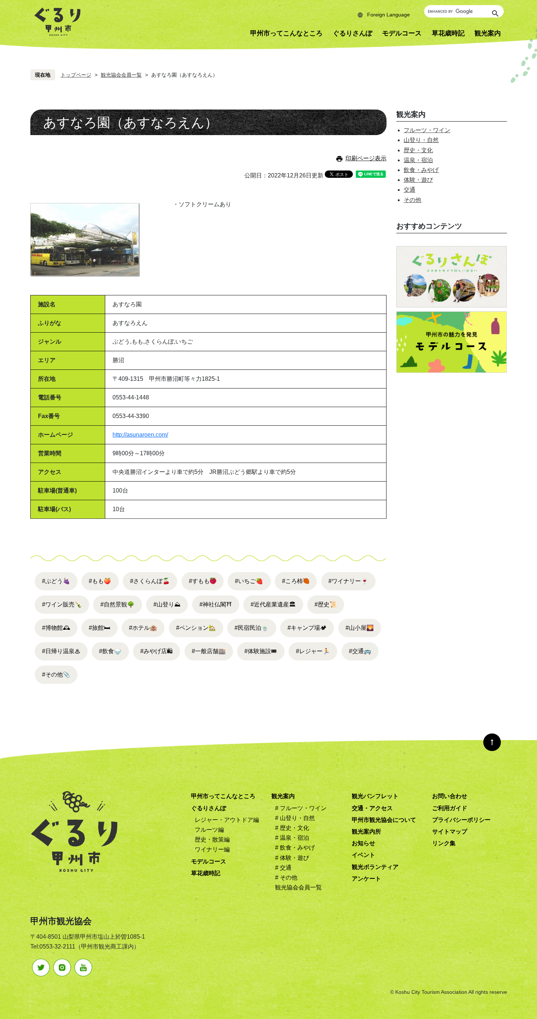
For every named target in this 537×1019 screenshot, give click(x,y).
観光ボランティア (375, 867)
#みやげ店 (156, 651)
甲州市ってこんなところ (286, 33)
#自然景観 (117, 604)
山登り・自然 (421, 140)
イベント (363, 855)
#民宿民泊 (251, 628)
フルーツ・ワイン (427, 130)
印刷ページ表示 (366, 158)
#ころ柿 (292, 581)
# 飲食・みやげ (295, 847)
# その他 (286, 877)
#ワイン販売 (62, 604)
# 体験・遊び (292, 858)
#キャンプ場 (307, 628)
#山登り (166, 604)
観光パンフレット (375, 796)
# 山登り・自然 (295, 818)
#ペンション (196, 628)
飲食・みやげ (421, 170)
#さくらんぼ (150, 581)
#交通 (360, 651)
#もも (100, 581)
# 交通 (283, 868)
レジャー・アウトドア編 (227, 820)
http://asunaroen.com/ (140, 435)
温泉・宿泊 (418, 160)
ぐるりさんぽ (352, 33)
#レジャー (313, 651)
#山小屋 (360, 628)
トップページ (76, 75)
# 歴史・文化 (292, 828)
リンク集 (444, 843)
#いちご (249, 581)
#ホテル (143, 628)
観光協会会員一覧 (121, 75)
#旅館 (99, 628)
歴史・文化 (418, 150)
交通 (409, 190)
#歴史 (326, 604)
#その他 (56, 674)
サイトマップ (449, 831)
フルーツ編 (209, 830)
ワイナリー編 (212, 849)
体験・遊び (418, 180)
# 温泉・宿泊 (292, 838)
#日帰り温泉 (61, 651)
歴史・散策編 (212, 839)
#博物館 (56, 628)
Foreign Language (388, 15)
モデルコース (402, 33)
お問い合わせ (449, 796)
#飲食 (110, 651)
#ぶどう (56, 581)
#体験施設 (260, 651)
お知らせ (363, 843)
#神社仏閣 (215, 604)
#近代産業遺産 (273, 604)
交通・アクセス (372, 808)
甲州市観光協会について (384, 820)
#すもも (199, 581)
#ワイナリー (348, 581)
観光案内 (488, 33)
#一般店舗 (209, 651)
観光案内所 (366, 831)
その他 (412, 200)
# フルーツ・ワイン (301, 808)
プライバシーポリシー (461, 820)
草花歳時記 (448, 33)
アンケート (366, 879)
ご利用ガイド (449, 808)
